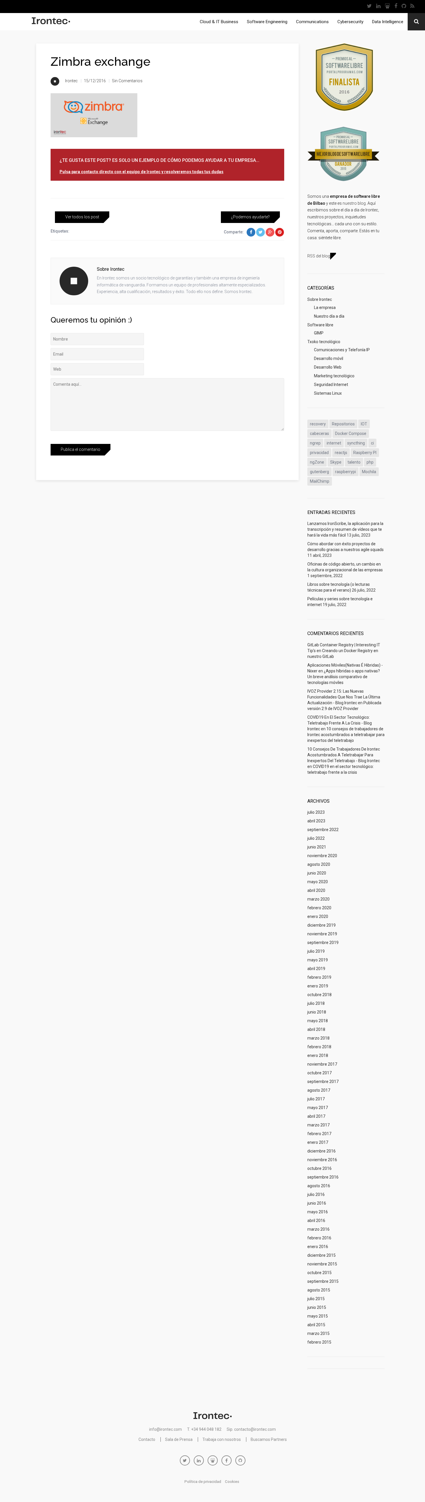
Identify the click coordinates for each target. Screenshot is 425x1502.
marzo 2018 (318, 1038)
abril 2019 (316, 968)
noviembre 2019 (322, 934)
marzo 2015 (318, 1333)
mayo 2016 (317, 1212)
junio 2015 (316, 1307)
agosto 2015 (318, 1290)
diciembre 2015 (321, 1255)
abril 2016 (316, 1220)
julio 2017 (316, 1099)
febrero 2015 (319, 1342)
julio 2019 (316, 951)
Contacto (146, 1439)
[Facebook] (395, 6)
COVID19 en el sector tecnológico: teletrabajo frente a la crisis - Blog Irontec (339, 723)
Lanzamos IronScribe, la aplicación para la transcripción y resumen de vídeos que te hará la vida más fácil (345, 529)
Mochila (369, 471)
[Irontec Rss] (412, 6)
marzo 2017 (318, 1125)
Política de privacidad (202, 1481)
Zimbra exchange (100, 61)
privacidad (319, 452)
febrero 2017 (319, 1133)
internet (334, 443)
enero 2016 (317, 1246)
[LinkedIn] (378, 6)
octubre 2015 (319, 1272)
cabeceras (319, 433)
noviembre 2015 (322, 1264)
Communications (312, 21)
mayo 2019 (317, 960)
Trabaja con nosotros (221, 1439)
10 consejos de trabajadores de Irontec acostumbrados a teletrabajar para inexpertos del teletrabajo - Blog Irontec (343, 755)
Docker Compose (350, 433)
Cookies (232, 1481)
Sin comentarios (127, 80)
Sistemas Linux (328, 393)
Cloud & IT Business (219, 21)
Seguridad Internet (331, 384)
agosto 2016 (318, 1185)
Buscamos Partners (269, 1439)
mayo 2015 (317, 1316)
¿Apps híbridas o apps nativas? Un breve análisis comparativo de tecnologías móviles (343, 677)
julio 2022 (316, 838)
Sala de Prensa (179, 1439)
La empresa (325, 307)
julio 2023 (316, 812)
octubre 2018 (319, 994)
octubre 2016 (319, 1168)
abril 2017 (316, 1116)
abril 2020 (316, 890)
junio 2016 (316, 1203)
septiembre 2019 (323, 942)
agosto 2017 (318, 1090)
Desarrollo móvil (328, 358)
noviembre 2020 (322, 855)
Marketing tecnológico (334, 376)
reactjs (341, 452)
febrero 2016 (319, 1238)
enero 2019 (317, 986)
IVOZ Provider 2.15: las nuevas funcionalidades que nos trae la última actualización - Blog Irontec (343, 697)
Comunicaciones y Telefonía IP (342, 349)
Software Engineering (267, 21)
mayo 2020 (317, 881)
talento (354, 462)
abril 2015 (316, 1324)
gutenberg (319, 471)
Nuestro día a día (329, 316)
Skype (335, 462)
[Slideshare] (387, 6)
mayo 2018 (317, 1020)
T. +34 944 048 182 (204, 1429)
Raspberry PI (364, 452)
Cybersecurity (350, 21)
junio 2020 (316, 873)
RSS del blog (318, 256)
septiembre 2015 (323, 1281)
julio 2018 (316, 1003)
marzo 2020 (318, 899)
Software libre (320, 325)
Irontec (71, 80)
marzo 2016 (318, 1229)
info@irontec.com (165, 1429)
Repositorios (343, 424)
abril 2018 (316, 1029)
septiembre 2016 (323, 1177)
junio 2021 (316, 847)
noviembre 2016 (322, 1159)
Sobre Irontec (319, 299)
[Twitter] (369, 6)
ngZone (317, 462)
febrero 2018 (319, 1046)
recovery (318, 424)
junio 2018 (316, 1012)
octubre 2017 (319, 1073)
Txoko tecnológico (323, 341)
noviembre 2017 (322, 1064)
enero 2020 (317, 916)
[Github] (403, 6)
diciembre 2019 (321, 925)
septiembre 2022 (323, 829)
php (370, 462)
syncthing (356, 443)
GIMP (319, 333)
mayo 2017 (317, 1107)
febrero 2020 (319, 907)
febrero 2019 (319, 977)
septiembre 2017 (323, 1081)
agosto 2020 (318, 864)
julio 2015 (316, 1298)
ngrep (315, 443)
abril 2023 (316, 821)
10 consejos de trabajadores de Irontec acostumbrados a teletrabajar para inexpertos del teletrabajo (346, 735)
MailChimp (319, 481)
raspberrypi (345, 471)
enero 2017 (317, 1142)
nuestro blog (354, 203)
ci (372, 443)
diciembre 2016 (321, 1151)
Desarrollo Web (327, 367)
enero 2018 (317, 1055)
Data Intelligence (387, 21)
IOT (364, 424)
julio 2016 (316, 1194)
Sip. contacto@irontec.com (251, 1429)
